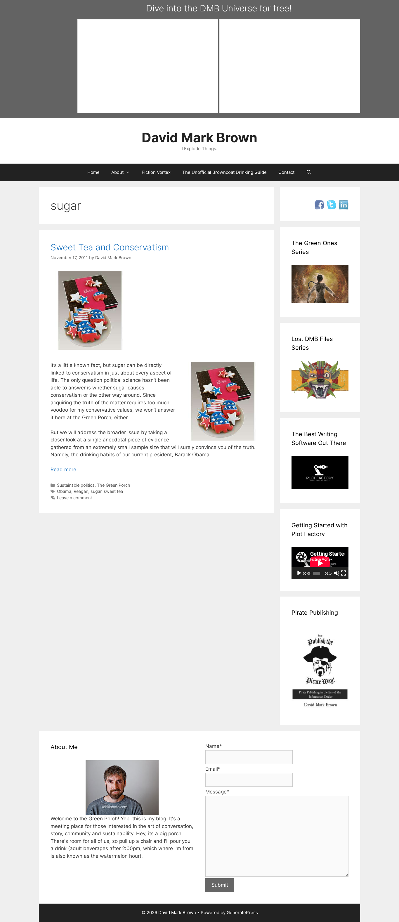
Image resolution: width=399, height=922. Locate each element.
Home (93, 172)
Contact (286, 172)
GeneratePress (242, 912)
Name (213, 746)
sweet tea (113, 491)
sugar (96, 491)
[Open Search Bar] (309, 172)
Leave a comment (74, 497)
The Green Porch (113, 485)
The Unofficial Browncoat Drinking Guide (224, 172)
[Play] (299, 573)
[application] (320, 563)
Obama (64, 491)
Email (213, 769)
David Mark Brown (199, 137)
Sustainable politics (76, 485)
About (117, 172)
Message (217, 792)
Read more (63, 469)
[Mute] (337, 573)
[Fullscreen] (343, 573)
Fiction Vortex (156, 172)
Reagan (81, 491)
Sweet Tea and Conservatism (110, 247)
